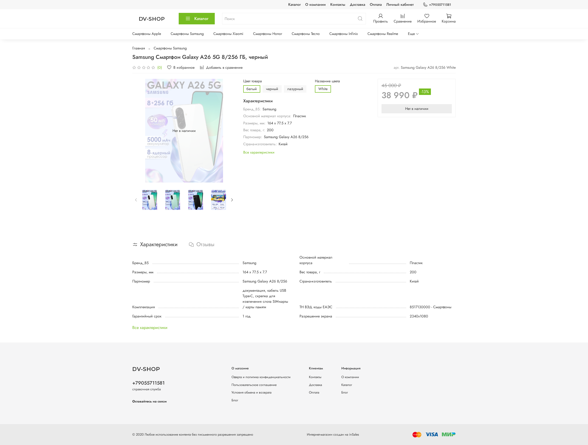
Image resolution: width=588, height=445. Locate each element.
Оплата (376, 4)
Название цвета (327, 81)
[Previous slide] (139, 130)
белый (251, 88)
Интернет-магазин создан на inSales (333, 434)
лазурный (295, 88)
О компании (315, 4)
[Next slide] (228, 130)
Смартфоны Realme (383, 33)
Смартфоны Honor (267, 33)
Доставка (357, 4)
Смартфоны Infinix (343, 33)
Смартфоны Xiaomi (228, 33)
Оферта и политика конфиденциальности (261, 377)
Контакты (337, 4)
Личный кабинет (400, 4)
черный (272, 88)
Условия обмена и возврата (251, 392)
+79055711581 (440, 4)
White (323, 88)
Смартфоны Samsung (187, 33)
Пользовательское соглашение (254, 384)
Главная (138, 48)
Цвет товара (252, 81)
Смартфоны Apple (146, 33)
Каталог (294, 4)
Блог (235, 400)
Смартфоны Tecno (306, 33)
